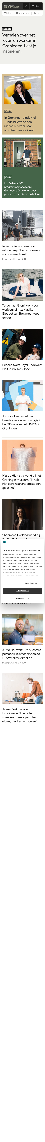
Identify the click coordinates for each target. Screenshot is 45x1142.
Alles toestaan (22, 591)
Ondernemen (22, 13)
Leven (37, 13)
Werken (8, 13)
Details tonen (31, 583)
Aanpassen (21, 598)
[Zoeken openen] (26, 6)
